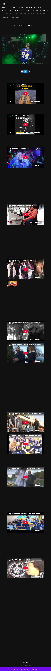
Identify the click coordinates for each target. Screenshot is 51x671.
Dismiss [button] (35, 669)
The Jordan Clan (11, 4)
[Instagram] (28, 71)
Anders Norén (28, 665)
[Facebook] (22, 71)
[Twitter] (25, 71)
